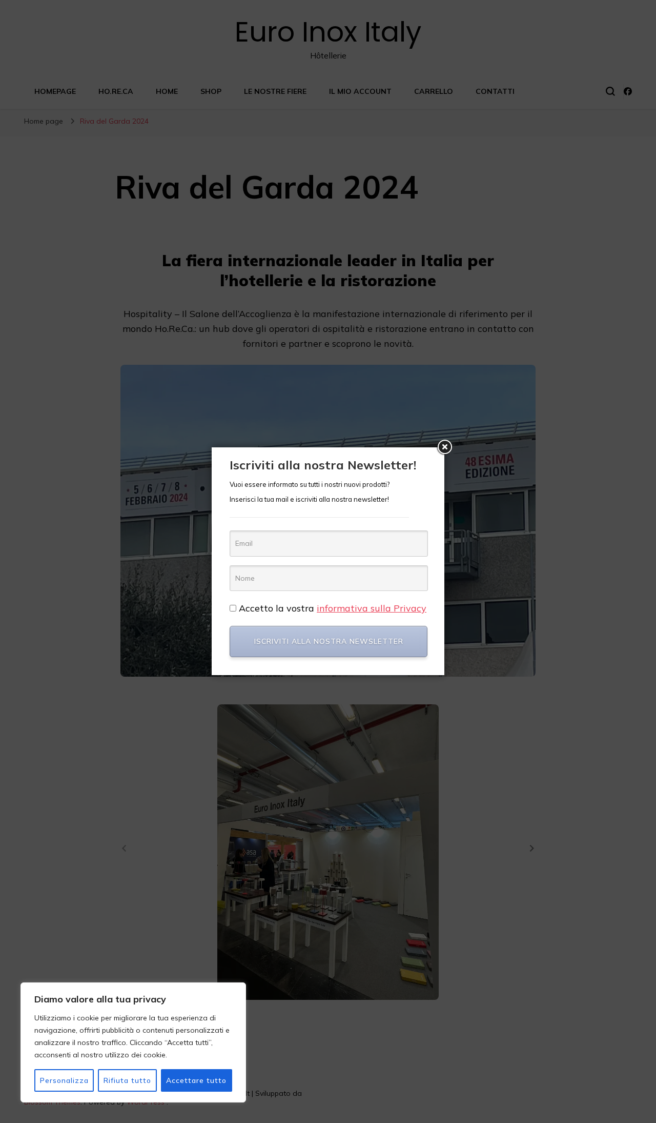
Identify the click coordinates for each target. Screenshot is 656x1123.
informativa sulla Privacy (371, 608)
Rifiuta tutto (127, 1080)
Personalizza (64, 1080)
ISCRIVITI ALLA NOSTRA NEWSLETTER (328, 641)
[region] (133, 1042)
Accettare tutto (196, 1080)
